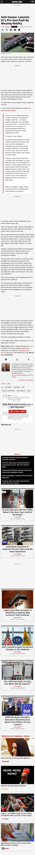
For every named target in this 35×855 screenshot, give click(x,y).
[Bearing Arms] (17, 1)
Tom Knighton (6, 26)
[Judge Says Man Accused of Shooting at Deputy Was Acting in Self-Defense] (17, 599)
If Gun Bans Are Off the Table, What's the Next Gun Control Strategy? (17, 512)
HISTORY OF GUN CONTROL (8, 390)
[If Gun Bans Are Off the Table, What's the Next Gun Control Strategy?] (17, 499)
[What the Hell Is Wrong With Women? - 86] (17, 747)
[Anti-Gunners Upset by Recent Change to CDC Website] (17, 636)
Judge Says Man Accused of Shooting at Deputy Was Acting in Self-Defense (17, 612)
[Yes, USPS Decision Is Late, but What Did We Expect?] (17, 670)
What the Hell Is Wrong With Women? (15, 758)
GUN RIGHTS (17, 387)
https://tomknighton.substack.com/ (20, 375)
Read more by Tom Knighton (26, 380)
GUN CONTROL (8, 387)
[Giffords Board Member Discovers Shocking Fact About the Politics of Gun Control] (17, 706)
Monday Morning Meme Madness (13, 786)
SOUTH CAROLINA (21, 390)
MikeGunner (4, 53)
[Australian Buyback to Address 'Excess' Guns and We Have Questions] (17, 535)
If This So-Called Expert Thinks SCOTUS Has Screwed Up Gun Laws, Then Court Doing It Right (15, 465)
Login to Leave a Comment (17, 411)
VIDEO (28, 390)
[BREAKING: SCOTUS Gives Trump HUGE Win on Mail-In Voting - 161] (17, 832)
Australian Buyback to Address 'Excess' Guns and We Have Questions (17, 549)
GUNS (23, 387)
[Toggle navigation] (2, 1)
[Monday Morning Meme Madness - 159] (17, 775)
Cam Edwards (17, 517)
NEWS (9, 383)
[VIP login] (32, 1)
